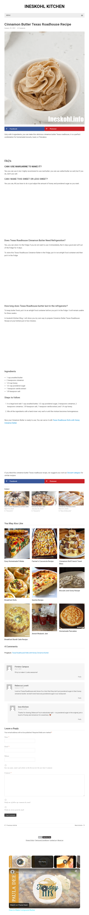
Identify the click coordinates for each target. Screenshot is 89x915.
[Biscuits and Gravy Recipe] (72, 588)
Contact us (53, 840)
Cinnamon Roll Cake (38, 506)
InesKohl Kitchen (45, 6)
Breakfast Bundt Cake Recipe (16, 639)
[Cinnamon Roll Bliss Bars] (71, 498)
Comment (7, 773)
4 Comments (21, 28)
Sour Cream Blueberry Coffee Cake (16, 506)
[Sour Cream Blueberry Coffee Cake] (16, 498)
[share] (76, 871)
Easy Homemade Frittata (14, 561)
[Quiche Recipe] (44, 597)
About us (60, 840)
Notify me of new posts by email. (14, 810)
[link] (12, 872)
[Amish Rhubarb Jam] (44, 630)
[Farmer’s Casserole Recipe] (44, 558)
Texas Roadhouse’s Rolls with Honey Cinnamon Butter (30, 653)
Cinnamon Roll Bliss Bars (67, 506)
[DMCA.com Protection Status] (44, 838)
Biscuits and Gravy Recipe (69, 591)
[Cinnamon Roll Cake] (44, 498)
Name (6, 737)
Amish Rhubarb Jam (40, 634)
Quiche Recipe (37, 600)
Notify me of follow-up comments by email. (17, 802)
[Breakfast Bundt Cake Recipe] (17, 636)
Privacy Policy (30, 840)
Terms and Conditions (42, 840)
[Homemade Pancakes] (72, 628)
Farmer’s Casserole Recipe (43, 561)
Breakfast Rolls (10, 600)
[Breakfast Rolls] (17, 597)
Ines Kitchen (23, 707)
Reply (79, 677)
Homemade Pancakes (68, 631)
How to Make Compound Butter (30, 872)
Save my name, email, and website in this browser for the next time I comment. (28, 768)
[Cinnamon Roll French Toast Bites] (72, 558)
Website (6, 756)
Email (6, 746)
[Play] (65, 862)
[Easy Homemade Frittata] (17, 558)
